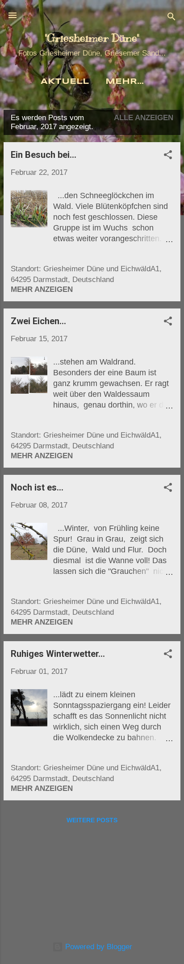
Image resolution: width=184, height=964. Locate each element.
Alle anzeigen (143, 117)
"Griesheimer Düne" (92, 37)
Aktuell (65, 82)
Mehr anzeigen (42, 289)
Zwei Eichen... (38, 321)
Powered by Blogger (97, 946)
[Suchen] (171, 18)
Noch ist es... (37, 487)
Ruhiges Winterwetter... (58, 653)
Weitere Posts (92, 820)
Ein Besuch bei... (43, 154)
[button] (168, 156)
